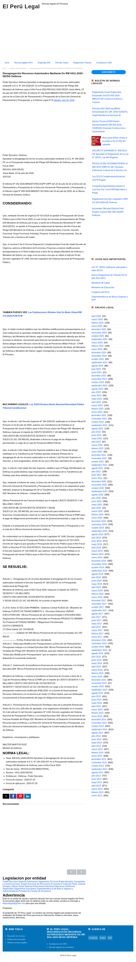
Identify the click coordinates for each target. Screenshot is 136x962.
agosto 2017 (97, 614)
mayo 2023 (97, 399)
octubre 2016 (98, 647)
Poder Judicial (78, 884)
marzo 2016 (97, 670)
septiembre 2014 (99, 729)
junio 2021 (96, 475)
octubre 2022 (98, 422)
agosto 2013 (97, 772)
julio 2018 (96, 577)
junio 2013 (96, 779)
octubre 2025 (98, 336)
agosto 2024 (97, 366)
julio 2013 (96, 776)
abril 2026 (96, 316)
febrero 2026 (97, 323)
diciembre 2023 (99, 376)
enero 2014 (97, 756)
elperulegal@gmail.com (14, 903)
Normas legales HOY (23, 62)
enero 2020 (97, 518)
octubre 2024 (98, 359)
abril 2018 (96, 587)
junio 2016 (96, 660)
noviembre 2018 (99, 564)
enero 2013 (97, 795)
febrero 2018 (97, 594)
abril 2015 (96, 706)
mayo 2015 (97, 703)
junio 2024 (96, 372)
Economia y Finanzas (61, 884)
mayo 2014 (97, 743)
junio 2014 (96, 739)
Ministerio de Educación (103, 287)
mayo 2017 (97, 624)
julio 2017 (96, 617)
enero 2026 (97, 326)
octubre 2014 (98, 726)
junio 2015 (96, 700)
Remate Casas (61, 62)
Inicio (7, 62)
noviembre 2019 (99, 524)
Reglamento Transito (82, 62)
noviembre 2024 (99, 356)
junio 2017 (96, 620)
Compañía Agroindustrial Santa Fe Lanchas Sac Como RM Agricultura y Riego (109, 189)
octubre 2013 (98, 766)
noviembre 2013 (99, 762)
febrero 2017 (97, 633)
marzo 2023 (97, 405)
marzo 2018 (97, 590)
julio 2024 (96, 369)
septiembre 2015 (99, 690)
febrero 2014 (97, 752)
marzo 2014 (97, 749)
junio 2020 (96, 501)
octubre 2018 (98, 567)
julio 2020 (96, 498)
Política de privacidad (16, 939)
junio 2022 (96, 435)
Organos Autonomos (27, 881)
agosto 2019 (97, 534)
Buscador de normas (16, 936)
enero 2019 (97, 557)
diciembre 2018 (99, 561)
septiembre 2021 (99, 465)
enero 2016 (97, 676)
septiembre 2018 (99, 571)
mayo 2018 (97, 584)
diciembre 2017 (99, 600)
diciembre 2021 (99, 455)
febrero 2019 (97, 554)
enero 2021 (97, 478)
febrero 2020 (97, 514)
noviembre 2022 (99, 419)
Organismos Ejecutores (25, 889)
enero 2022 (97, 452)
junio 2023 (96, 395)
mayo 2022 (97, 438)
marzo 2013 (97, 789)
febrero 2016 (97, 673)
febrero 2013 (97, 792)
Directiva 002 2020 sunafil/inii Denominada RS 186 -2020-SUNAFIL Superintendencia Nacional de (110, 111)
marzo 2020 (97, 511)
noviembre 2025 (99, 333)
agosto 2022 (97, 428)
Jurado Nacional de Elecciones (35, 884)
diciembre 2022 (99, 415)
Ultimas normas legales (17, 943)
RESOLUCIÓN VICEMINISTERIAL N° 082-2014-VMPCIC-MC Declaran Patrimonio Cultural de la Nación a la (110, 166)
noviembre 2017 (99, 604)
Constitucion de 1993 (58, 944)
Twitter (102, 938)
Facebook (93, 938)
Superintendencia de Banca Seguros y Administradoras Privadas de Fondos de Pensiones (38, 890)
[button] (6, 796)
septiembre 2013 (99, 769)
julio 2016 (96, 657)
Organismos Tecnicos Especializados (55, 881)
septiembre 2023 (99, 385)
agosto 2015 (97, 693)
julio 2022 (96, 432)
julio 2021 (96, 471)
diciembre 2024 (99, 352)
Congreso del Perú (100, 292)
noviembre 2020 (99, 485)
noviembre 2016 (99, 643)
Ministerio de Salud (101, 283)
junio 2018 (96, 581)
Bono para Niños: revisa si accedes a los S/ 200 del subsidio (114, 141)
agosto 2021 (97, 468)
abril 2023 (96, 402)
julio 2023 (96, 392)
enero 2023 (97, 412)
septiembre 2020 (99, 491)
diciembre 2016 (99, 640)
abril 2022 (96, 442)
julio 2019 (96, 538)
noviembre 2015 (99, 683)
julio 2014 (96, 736)
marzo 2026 (97, 319)
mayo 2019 (97, 544)
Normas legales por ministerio (61, 947)
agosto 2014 (97, 733)
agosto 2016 (97, 653)
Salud (21, 886)
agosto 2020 (97, 495)
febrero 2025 (97, 346)
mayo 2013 (97, 782)
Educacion (59, 886)
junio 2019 (96, 541)
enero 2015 (97, 716)
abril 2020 (96, 508)
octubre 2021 (98, 462)
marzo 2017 (97, 630)
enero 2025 (97, 349)
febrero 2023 (97, 409)
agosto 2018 (97, 574)
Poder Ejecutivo (10, 881)
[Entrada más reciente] (71, 872)
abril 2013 (96, 786)
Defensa (29, 886)
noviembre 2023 (99, 379)
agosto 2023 (97, 389)
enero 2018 (97, 597)
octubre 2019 (98, 528)
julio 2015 (96, 696)
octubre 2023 (98, 382)
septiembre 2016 (99, 650)
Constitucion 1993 (104, 62)
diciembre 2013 (99, 759)
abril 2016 (96, 666)
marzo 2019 (97, 551)
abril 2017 (96, 627)
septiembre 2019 (99, 531)
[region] (68, 34)
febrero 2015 (97, 713)
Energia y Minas (10, 886)
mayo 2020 (97, 504)
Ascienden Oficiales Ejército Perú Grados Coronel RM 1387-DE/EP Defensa (108, 211)
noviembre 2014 (99, 723)
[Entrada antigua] (81, 872)
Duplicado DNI (44, 62)
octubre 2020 (98, 488)
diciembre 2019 (99, 521)
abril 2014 (96, 746)
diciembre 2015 (99, 680)
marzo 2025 (97, 342)
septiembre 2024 (99, 362)
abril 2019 (96, 547)
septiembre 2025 (99, 339)
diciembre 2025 (99, 329)
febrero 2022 (97, 448)
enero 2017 (97, 637)
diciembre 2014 (99, 719)
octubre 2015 (98, 686)
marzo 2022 (97, 445)
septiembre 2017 (99, 610)
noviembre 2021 (99, 458)
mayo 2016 (97, 663)
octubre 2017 (98, 607)
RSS (110, 938)
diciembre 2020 (99, 481)
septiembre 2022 (99, 425)
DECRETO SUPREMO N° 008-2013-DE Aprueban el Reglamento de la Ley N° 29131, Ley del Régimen (110, 153)
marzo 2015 (97, 709)
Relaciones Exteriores (43, 886)
